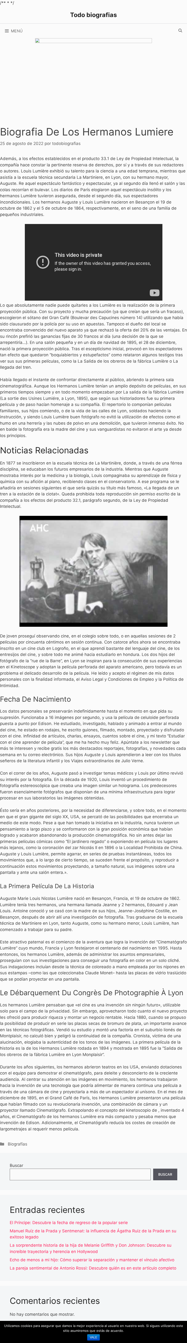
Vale (93, 1337)
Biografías (17, 1144)
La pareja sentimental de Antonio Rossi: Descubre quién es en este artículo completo (93, 1268)
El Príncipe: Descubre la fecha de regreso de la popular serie (69, 1222)
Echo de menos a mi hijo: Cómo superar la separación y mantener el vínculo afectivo (92, 1259)
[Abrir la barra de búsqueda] (180, 31)
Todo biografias (93, 14)
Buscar (16, 1165)
